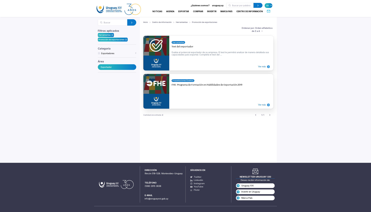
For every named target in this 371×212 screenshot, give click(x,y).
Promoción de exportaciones (111, 39)
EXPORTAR (183, 11)
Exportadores (118, 53)
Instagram (199, 183)
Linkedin (198, 180)
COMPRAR (198, 11)
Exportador (106, 67)
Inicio (145, 22)
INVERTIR (212, 11)
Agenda (170, 11)
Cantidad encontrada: (153, 115)
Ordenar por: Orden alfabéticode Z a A (257, 29)
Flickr (196, 190)
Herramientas (105, 35)
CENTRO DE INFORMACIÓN (249, 11)
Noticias (157, 11)
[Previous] (255, 115)
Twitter (197, 177)
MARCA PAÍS (226, 11)
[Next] (270, 115)
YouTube (198, 186)
